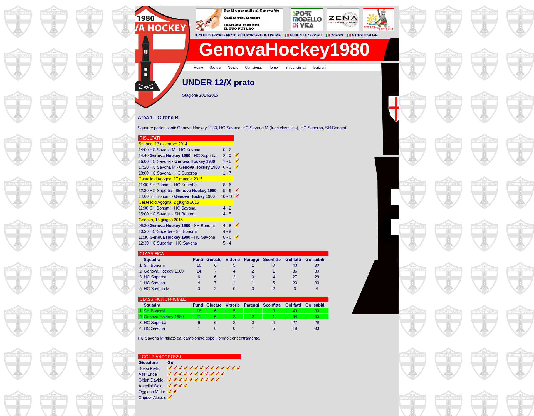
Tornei (274, 67)
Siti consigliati (295, 67)
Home (198, 67)
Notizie (233, 67)
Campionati (254, 67)
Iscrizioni (319, 67)
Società (215, 67)
